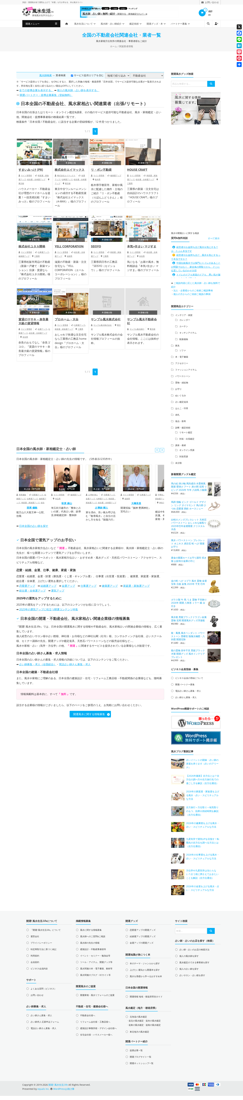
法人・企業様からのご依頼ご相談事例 (193, 290)
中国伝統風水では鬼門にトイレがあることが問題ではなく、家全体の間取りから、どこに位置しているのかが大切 (195, 266)
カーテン (183, 326)
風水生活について (83, 23)
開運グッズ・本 (155, 23)
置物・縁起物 (181, 382)
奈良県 (142, 256)
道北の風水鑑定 (136, 1020)
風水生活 (43, 11)
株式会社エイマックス (69, 170)
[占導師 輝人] (101, 478)
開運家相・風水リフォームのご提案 (97, 995)
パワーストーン (182, 376)
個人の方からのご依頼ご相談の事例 (191, 294)
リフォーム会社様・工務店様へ (95, 1021)
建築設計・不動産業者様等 (93, 949)
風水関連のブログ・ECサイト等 (95, 974)
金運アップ (42, 329)
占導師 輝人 (93, 494)
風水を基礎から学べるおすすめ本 (146, 976)
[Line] (239, 39)
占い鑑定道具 (181, 401)
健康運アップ (115, 175)
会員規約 (35, 962)
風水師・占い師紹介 (111, 23)
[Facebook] (239, 33)
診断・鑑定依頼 (182, 427)
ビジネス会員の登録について (189, 678)
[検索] (211, 84)
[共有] (239, 64)
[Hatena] (239, 46)
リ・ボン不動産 (101, 170)
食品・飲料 (180, 421)
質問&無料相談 (179, 238)
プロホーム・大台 (67, 319)
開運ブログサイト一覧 (140, 1056)
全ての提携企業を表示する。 (36, 90)
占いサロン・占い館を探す (192, 975)
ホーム (113, 46)
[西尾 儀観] (32, 478)
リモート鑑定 (185, 432)
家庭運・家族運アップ (64, 329)
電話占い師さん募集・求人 (75, 664)
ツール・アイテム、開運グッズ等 (96, 962)
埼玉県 (58, 498)
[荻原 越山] (66, 478)
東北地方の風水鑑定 (139, 1031)
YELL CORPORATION (69, 246)
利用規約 (35, 955)
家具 (177, 345)
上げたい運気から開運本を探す (145, 969)
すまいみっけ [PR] (31, 170)
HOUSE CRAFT (137, 170)
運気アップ (48, 539)
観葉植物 (183, 339)
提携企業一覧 (136, 1050)
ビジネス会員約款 (39, 968)
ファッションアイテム (186, 369)
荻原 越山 (66, 503)
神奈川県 (162, 502)
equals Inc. (44, 1088)
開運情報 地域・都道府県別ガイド (146, 996)
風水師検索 (45, 75)
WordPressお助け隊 (63, 1088)
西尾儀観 (22, 494)
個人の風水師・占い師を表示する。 (78, 90)
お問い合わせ (37, 995)
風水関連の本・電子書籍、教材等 (96, 968)
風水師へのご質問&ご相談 (92, 936)
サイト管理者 (26, 175)
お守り (178, 389)
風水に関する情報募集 (91, 929)
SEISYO (96, 246)
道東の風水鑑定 (136, 1024)
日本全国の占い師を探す (33, 526)
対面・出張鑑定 (186, 438)
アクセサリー (181, 363)
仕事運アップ (66, 179)
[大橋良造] (136, 478)
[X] (239, 27)
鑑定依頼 (134, 23)
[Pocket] (239, 52)
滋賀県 (69, 256)
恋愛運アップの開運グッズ (143, 929)
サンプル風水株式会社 (106, 319)
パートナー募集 (179, 23)
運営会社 (35, 936)
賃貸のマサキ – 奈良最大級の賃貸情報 (33, 321)
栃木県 (97, 179)
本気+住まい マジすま (141, 246)
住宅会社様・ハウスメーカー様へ (96, 1034)
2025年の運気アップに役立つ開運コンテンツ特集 (48, 609)
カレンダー (184, 319)
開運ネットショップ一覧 (141, 1063)
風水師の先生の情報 (90, 942)
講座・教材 (180, 445)
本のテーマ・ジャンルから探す (145, 963)
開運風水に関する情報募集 (89, 714)
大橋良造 (136, 503)
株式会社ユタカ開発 (32, 246)
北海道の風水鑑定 (138, 1016)
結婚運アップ (48, 586)
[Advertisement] (121, 61)
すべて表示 (214, 238)
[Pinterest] (239, 58)
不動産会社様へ (87, 1015)
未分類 (178, 462)
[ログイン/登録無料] (216, 23)
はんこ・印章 (181, 408)
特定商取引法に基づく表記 (43, 949)
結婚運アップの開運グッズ (143, 936)
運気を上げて (44, 2)
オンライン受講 (186, 450)
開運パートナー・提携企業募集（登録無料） (46, 95)
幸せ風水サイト (76, 2)
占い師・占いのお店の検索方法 (194, 949)
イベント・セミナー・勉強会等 (95, 955)
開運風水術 (32, 2)
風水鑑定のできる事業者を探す (194, 962)
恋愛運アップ (37, 494)
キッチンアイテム (188, 332)
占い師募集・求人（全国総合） (37, 664)
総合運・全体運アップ (36, 179)
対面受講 (183, 456)
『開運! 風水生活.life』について (46, 929)
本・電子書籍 (181, 356)
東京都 (21, 183)
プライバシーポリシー (41, 942)
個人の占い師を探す (189, 968)
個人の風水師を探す (189, 955)
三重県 (130, 183)
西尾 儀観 (32, 507)
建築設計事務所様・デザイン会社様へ (98, 1028)
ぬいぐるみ (180, 395)
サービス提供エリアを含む (89, 75)
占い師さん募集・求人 (186, 697)
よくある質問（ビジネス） (43, 988)
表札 (177, 414)
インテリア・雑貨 (183, 315)
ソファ (182, 350)
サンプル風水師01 (137, 329)
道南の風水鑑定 (153, 1024)
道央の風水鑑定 (153, 1020)
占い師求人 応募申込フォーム (45, 1021)
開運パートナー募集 (185, 684)
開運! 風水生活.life (29, 626)
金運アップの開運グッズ (141, 942)
